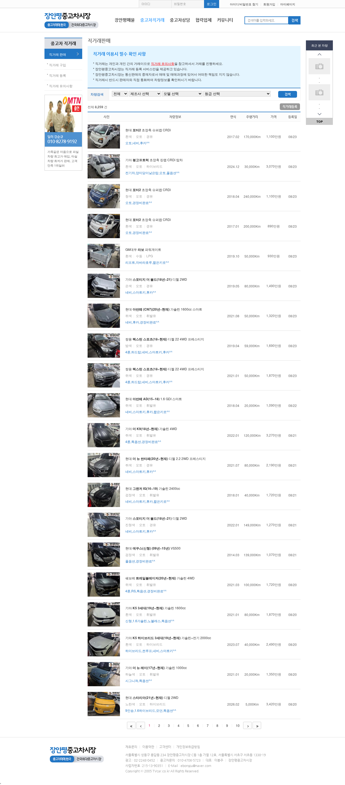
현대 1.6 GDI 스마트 (153, 405)
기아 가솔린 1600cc (155, 614)
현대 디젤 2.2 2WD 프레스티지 (165, 465)
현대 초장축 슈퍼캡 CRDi (148, 136)
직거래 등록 (57, 75)
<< (131, 725)
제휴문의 (131, 747)
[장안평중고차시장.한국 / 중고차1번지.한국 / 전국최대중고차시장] (71, 20)
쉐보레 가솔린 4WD (160, 584)
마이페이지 (287, 4)
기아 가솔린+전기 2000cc (168, 644)
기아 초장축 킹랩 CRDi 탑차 (154, 166)
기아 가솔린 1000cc (156, 674)
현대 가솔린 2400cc (152, 495)
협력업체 (203, 20)
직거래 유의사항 (61, 85)
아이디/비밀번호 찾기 (244, 4)
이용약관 (148, 747)
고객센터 (165, 747)
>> (257, 725)
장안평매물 (125, 20)
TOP (319, 121)
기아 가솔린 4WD (151, 435)
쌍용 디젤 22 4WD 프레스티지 (164, 345)
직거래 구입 (57, 64)
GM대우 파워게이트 (147, 256)
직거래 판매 (57, 54)
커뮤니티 (225, 20)
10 (238, 725)
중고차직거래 (152, 20)
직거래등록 (289, 106)
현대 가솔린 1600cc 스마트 (163, 315)
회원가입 (269, 4)
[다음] (319, 114)
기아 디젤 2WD (156, 285)
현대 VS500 (153, 554)
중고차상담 (180, 20)
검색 (288, 94)
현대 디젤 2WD (151, 704)
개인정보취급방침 (188, 747)
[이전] (319, 54)
